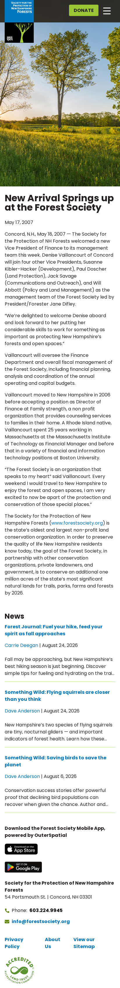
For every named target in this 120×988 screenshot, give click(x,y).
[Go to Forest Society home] (19, 21)
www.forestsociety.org (77, 523)
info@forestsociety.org (41, 921)
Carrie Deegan (21, 645)
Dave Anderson (22, 711)
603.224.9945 (46, 910)
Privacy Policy (14, 943)
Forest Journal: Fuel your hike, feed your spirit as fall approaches (54, 630)
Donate (84, 10)
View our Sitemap (84, 943)
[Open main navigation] (107, 10)
